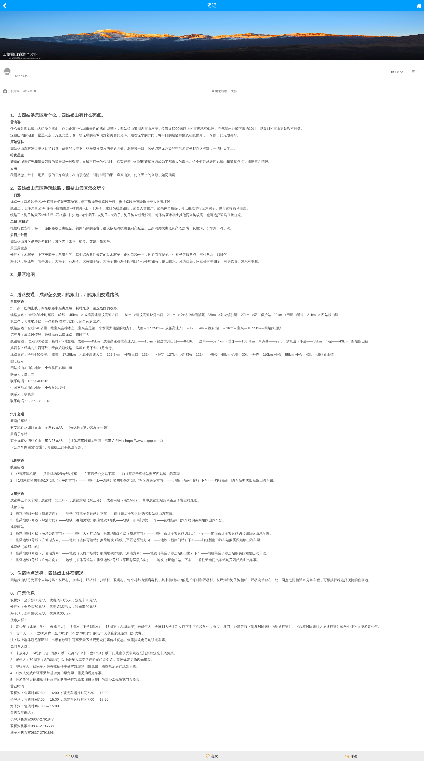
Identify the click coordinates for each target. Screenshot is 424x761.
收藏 (74, 756)
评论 (353, 756)
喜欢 (214, 756)
